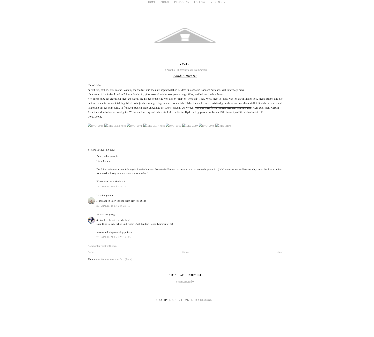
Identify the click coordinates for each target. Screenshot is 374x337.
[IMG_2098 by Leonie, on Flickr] (206, 125)
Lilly (99, 195)
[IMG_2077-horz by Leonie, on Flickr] (154, 125)
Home (185, 252)
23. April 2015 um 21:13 (113, 205)
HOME (152, 2)
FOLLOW (199, 2)
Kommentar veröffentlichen (102, 245)
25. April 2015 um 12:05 (113, 237)
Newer (91, 252)
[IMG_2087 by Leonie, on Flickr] (173, 125)
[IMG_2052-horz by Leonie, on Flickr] (115, 125)
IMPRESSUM (218, 2)
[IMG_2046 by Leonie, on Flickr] (95, 125)
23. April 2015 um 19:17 (113, 186)
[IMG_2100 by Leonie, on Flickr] (223, 125)
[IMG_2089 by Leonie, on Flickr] (190, 125)
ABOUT (165, 2)
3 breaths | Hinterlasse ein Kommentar (186, 70)
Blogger (207, 300)
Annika (100, 214)
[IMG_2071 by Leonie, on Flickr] (134, 125)
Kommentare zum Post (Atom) (116, 259)
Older (279, 252)
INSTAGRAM (182, 2)
